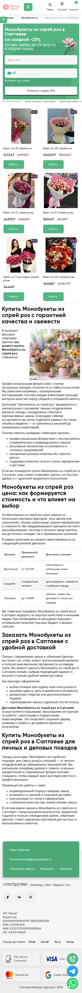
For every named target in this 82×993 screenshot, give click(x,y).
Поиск (50, 9)
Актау (70, 941)
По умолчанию (11, 101)
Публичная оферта (22, 868)
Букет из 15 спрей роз (17, 148)
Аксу (57, 941)
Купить (13, 164)
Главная (8, 17)
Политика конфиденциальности (30, 859)
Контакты (66, 868)
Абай (31, 941)
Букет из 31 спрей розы (18, 212)
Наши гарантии (19, 849)
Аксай (45, 941)
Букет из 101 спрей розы (58, 277)
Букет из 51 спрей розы (58, 212)
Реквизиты (47, 868)
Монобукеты (29, 17)
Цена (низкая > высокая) (40, 101)
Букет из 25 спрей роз (57, 148)
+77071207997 (15, 885)
